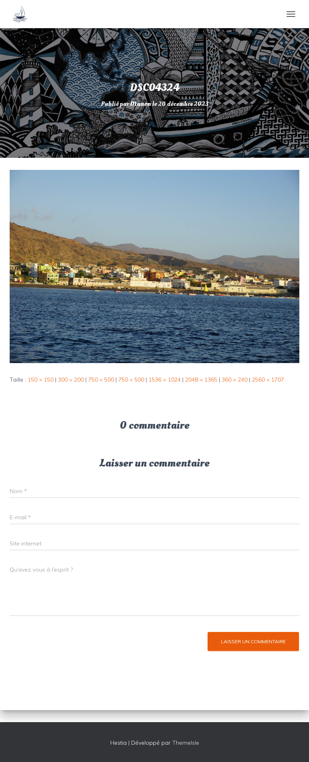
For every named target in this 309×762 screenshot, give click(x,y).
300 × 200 (71, 379)
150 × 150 (41, 379)
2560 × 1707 (268, 379)
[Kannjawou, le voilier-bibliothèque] (23, 14)
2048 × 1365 (201, 379)
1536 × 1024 (164, 379)
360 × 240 (234, 379)
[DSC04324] (154, 266)
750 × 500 (101, 379)
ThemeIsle (185, 742)
